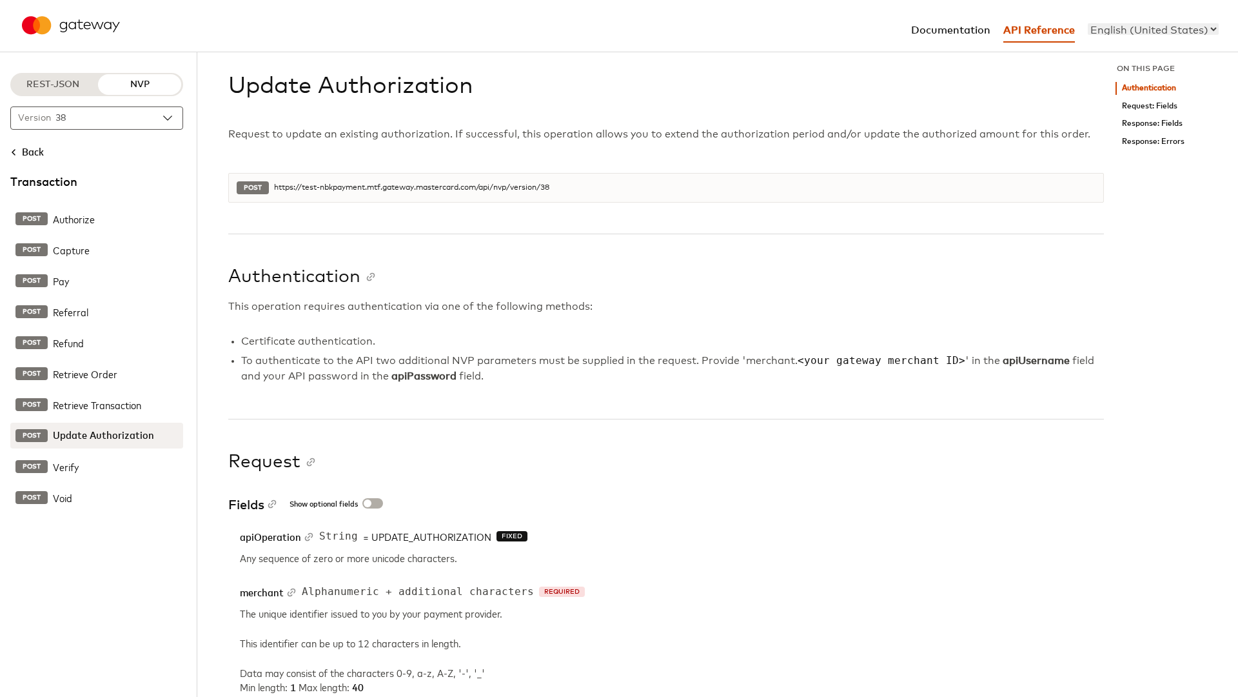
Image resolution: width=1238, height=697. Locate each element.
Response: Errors (1153, 141)
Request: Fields (1149, 106)
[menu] (1153, 29)
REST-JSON (52, 84)
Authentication (1149, 88)
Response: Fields (1152, 123)
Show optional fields (324, 505)
